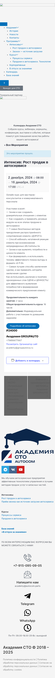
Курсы (12, 55)
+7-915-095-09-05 (27, 565)
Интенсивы (15, 44)
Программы (12, 41)
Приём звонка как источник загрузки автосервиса (27, 501)
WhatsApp (27, 620)
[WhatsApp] (27, 612)
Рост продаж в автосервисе (27, 48)
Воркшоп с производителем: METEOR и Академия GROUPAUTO (40, 385)
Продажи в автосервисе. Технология (32, 61)
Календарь (12, 72)
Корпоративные (17, 65)
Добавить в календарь (27, 360)
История (13, 31)
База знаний (12, 75)
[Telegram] (27, 596)
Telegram (27, 604)
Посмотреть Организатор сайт (21, 344)
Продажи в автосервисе (14, 518)
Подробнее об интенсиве (23, 326)
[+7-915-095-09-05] (27, 557)
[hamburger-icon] (3, 24)
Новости (13, 34)
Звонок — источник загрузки (27, 51)
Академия (11, 27)
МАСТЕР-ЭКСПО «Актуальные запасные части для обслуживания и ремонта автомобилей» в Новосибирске (15, 394)
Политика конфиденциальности (19, 659)
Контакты (14, 38)
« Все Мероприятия (16, 145)
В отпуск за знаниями (20, 68)
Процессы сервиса (22, 58)
